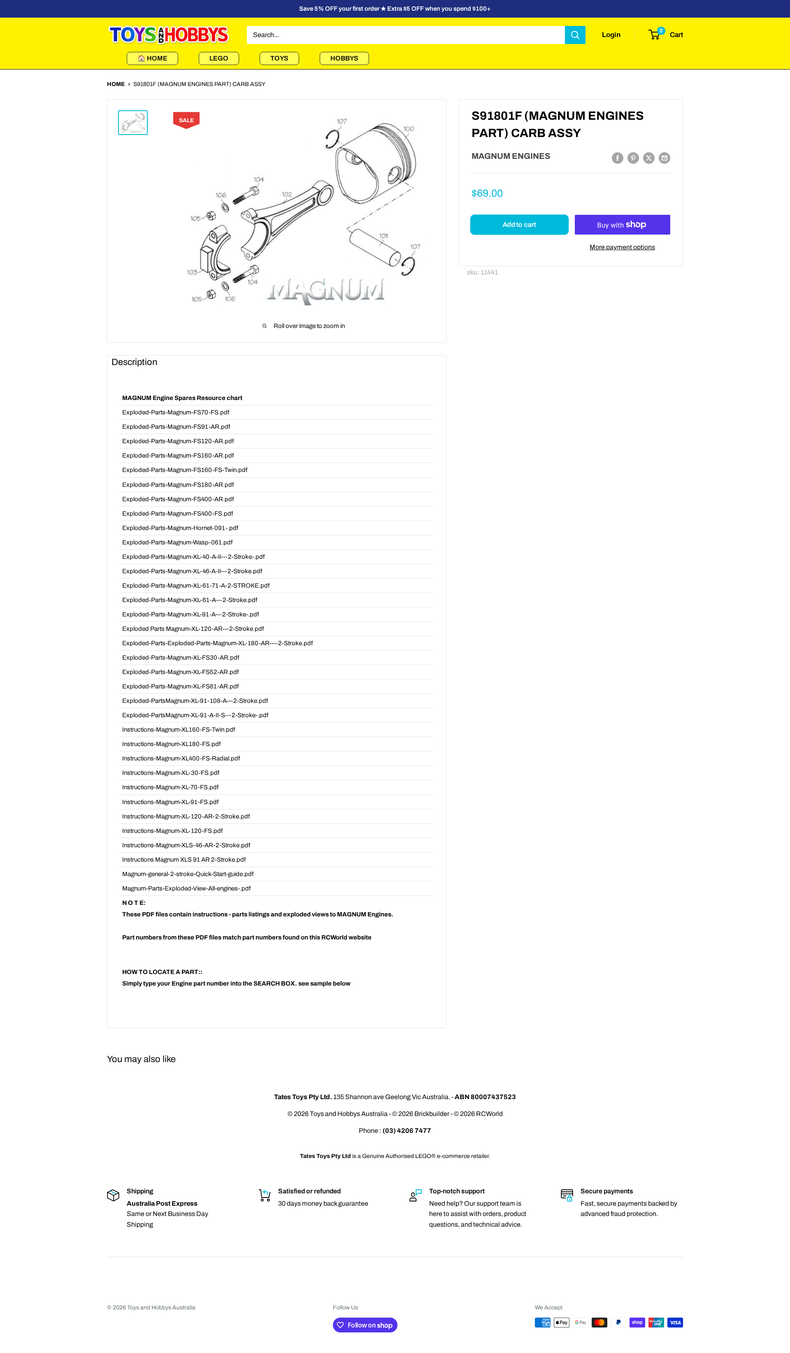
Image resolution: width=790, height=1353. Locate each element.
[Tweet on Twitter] (649, 158)
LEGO (218, 58)
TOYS (279, 58)
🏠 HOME (152, 58)
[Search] (575, 35)
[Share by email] (664, 158)
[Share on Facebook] (617, 158)
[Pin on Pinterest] (633, 158)
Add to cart (519, 224)
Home (116, 84)
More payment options (622, 247)
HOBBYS (344, 58)
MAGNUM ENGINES (511, 155)
